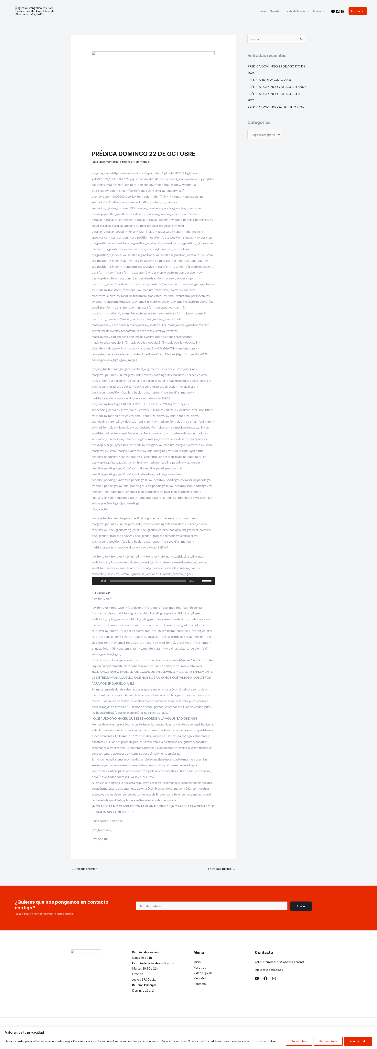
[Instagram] (343, 11)
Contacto (199, 983)
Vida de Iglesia (296, 11)
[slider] (207, 580)
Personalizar (298, 1041)
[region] (188, 1037)
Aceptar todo (358, 1041)
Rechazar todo (328, 1041)
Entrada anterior (84, 868)
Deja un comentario (105, 161)
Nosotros (276, 11)
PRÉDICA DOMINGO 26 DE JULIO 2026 (275, 107)
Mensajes (319, 11)
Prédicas (126, 161)
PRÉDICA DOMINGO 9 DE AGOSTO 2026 (276, 86)
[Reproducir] (97, 581)
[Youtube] (333, 11)
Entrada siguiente (221, 868)
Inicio (262, 11)
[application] (307, 11)
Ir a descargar (101, 592)
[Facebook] (338, 11)
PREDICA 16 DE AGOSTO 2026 (269, 79)
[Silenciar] (198, 581)
